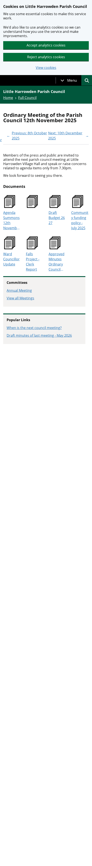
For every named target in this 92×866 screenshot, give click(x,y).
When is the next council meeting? (34, 327)
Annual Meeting (19, 290)
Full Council (27, 97)
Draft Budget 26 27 (57, 217)
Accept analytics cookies (46, 45)
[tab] (68, 80)
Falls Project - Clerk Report (32, 262)
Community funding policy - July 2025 (79, 220)
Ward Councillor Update (11, 259)
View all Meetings (20, 298)
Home (8, 97)
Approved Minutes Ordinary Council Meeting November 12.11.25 (57, 262)
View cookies (46, 68)
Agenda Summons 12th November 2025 (11, 220)
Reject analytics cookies (46, 57)
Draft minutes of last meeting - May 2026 (39, 335)
